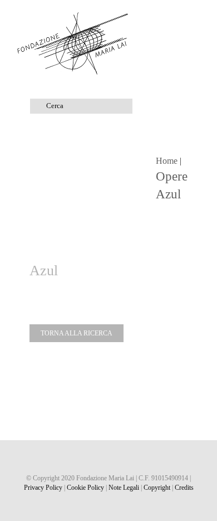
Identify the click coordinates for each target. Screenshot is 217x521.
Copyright (157, 487)
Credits (184, 487)
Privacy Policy (43, 487)
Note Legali (123, 487)
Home (166, 160)
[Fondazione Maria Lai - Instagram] (108, 459)
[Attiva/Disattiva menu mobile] (195, 17)
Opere (172, 176)
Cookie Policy (85, 487)
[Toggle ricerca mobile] (175, 17)
